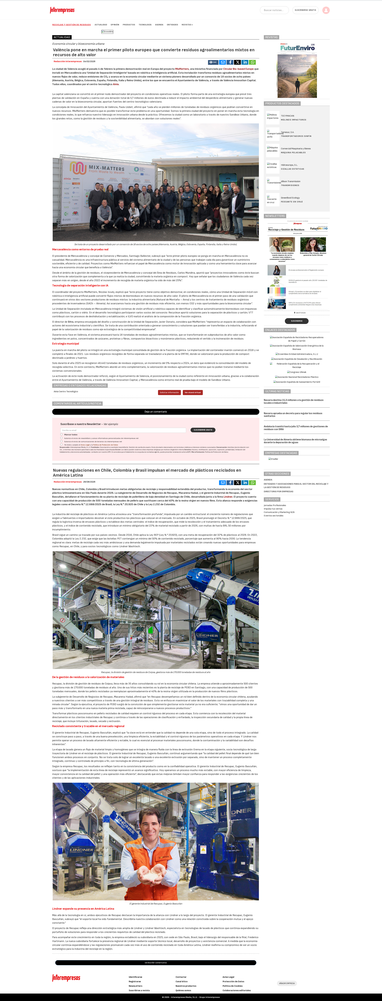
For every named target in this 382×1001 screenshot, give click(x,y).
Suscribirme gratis (203, 430)
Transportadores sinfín (296, 136)
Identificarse (135, 977)
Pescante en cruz (292, 201)
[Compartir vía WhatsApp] (252, 62)
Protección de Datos (233, 981)
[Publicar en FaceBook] (230, 62)
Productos (129, 25)
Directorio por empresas (278, 491)
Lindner (228, 496)
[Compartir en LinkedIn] (244, 62)
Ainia (116, 84)
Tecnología (145, 25)
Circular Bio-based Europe (238, 68)
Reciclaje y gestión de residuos (71, 24)
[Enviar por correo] (222, 62)
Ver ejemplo (110, 424)
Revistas (186, 25)
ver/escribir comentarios (156, 962)
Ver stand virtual (193, 392)
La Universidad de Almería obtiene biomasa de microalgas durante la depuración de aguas (295, 441)
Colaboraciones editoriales (237, 990)
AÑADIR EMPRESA (287, 983)
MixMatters (182, 68)
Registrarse (135, 981)
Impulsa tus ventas (273, 508)
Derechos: (188, 450)
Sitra (70, 321)
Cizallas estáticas (292, 169)
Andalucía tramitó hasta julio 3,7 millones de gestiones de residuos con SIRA (296, 428)
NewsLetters (135, 986)
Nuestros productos (186, 986)
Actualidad (101, 25)
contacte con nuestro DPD (101, 452)
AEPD (189, 452)
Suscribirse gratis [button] (305, 10)
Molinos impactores (293, 119)
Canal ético (182, 981)
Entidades (172, 25)
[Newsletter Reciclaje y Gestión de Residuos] (297, 265)
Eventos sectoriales (273, 515)
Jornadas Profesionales (275, 505)
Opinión (115, 25)
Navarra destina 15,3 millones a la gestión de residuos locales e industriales (294, 401)
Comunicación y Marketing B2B (279, 512)
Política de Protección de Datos (105, 445)
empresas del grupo (153, 450)
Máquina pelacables (293, 152)
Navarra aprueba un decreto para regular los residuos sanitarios (293, 415)
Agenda (159, 25)
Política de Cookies (232, 986)
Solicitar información (169, 392)
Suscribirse (296, 321)
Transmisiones (290, 185)
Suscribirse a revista (139, 990)
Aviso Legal (85, 445)
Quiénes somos (183, 990)
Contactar (181, 977)
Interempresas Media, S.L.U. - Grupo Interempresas (195, 997)
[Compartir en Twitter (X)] (237, 62)
